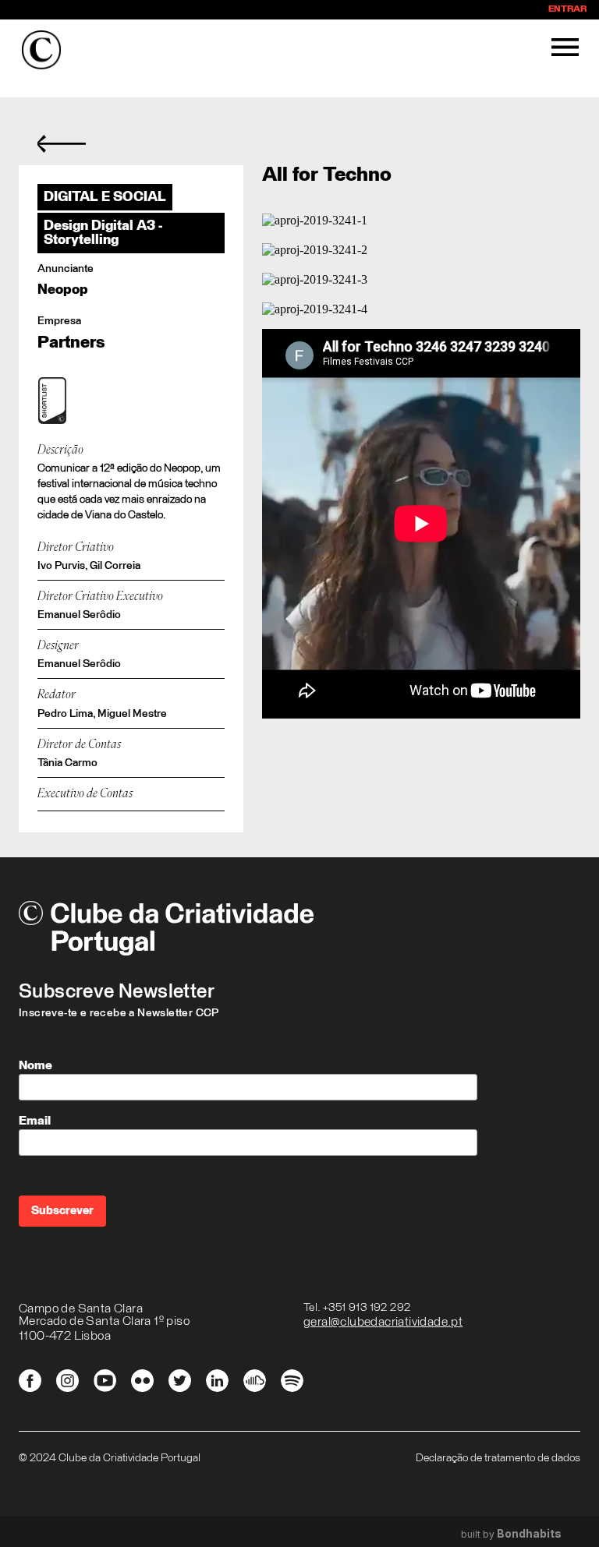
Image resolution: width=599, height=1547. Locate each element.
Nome (35, 1065)
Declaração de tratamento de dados (498, 1458)
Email (35, 1120)
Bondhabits (529, 1533)
